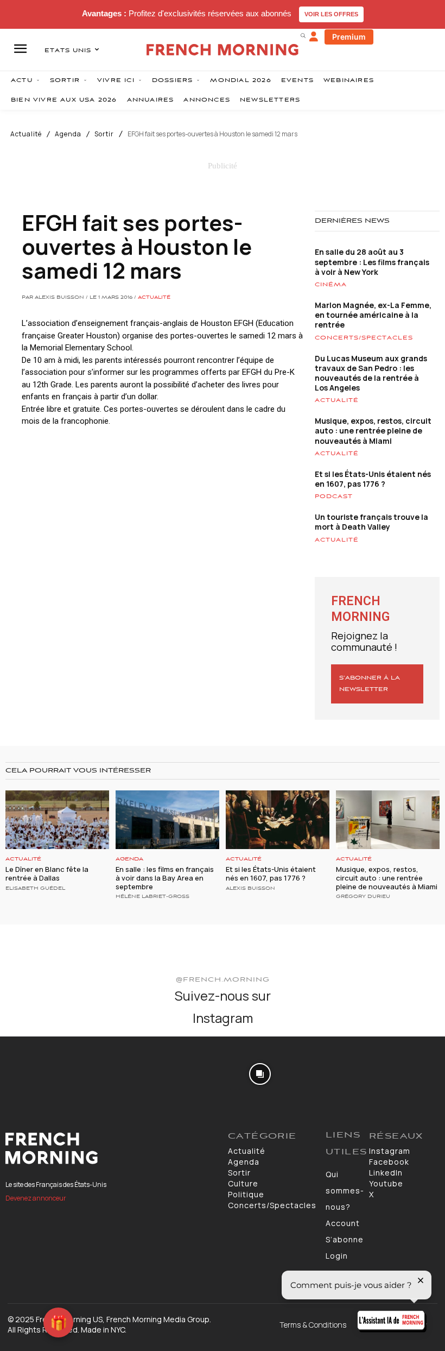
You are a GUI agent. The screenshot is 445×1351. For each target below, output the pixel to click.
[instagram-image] (36, 1072)
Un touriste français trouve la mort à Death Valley (371, 522)
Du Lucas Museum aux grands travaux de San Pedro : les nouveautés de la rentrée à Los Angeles (371, 373)
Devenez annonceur (35, 1198)
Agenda (68, 134)
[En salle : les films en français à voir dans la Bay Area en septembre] (167, 820)
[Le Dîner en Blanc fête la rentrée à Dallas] (57, 820)
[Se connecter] (313, 37)
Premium (349, 36)
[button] (302, 35)
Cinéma (331, 284)
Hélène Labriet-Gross (152, 897)
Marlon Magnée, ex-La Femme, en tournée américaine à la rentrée (373, 315)
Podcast (334, 496)
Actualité (26, 134)
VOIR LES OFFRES (331, 14)
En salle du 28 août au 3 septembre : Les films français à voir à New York (372, 262)
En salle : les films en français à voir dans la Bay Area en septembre (165, 877)
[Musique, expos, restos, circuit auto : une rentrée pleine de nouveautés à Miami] (388, 820)
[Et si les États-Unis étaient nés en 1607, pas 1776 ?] (277, 820)
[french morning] (222, 49)
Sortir (104, 134)
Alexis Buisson (250, 888)
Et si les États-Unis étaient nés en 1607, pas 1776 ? (373, 479)
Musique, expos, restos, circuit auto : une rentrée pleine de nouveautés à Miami (373, 430)
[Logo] (111, 1148)
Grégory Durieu (363, 897)
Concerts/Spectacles (364, 338)
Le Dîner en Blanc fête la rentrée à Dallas (46, 873)
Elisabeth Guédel (35, 888)
